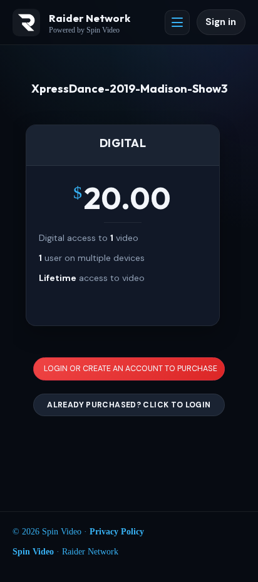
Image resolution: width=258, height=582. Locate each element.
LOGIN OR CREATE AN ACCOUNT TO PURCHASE (130, 369)
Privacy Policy (117, 531)
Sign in (220, 22)
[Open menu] (177, 22)
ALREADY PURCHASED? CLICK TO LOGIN (128, 405)
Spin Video (33, 551)
